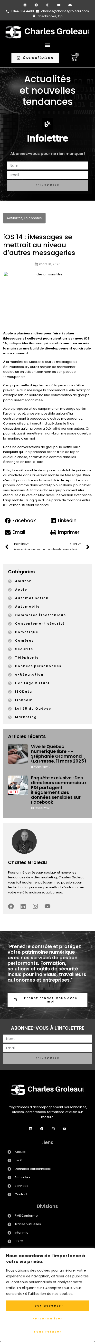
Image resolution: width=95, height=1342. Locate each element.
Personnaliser (47, 1318)
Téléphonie (33, 218)
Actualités (14, 218)
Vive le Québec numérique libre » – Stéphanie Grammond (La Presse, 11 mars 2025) (58, 753)
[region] (47, 1295)
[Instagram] (47, 5)
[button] (48, 45)
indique (15, 343)
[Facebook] (36, 5)
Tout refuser (48, 1332)
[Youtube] (59, 5)
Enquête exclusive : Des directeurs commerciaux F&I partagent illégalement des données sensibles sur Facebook (59, 790)
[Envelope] (70, 5)
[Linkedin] (25, 5)
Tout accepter (47, 1306)
